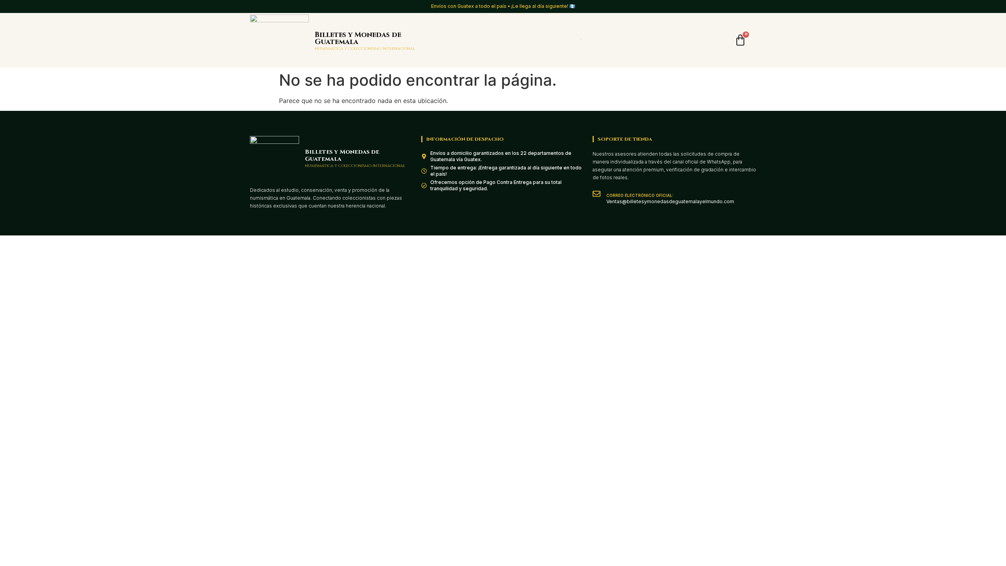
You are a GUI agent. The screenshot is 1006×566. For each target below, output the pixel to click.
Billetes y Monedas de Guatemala (358, 38)
